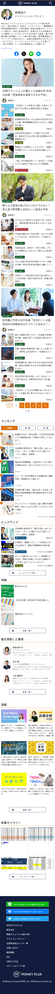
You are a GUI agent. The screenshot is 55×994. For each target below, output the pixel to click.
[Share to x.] (24, 54)
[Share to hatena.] (38, 54)
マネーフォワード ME (15, 965)
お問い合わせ (12, 947)
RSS (8, 956)
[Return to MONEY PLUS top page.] (27, 3)
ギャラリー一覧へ (28, 876)
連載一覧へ (28, 810)
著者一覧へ (28, 692)
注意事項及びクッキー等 (17, 943)
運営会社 (10, 929)
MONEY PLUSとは (14, 925)
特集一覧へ (28, 630)
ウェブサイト (5, 48)
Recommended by (43, 516)
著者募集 (10, 952)
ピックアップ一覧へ (28, 573)
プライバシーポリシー (16, 938)
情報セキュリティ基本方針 (18, 934)
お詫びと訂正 (12, 961)
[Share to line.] (31, 54)
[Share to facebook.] (16, 54)
